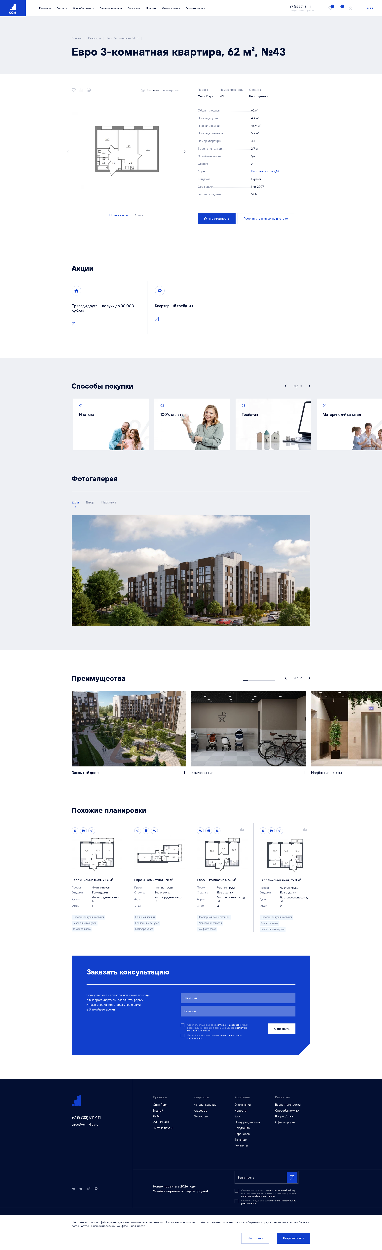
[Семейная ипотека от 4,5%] (83, 830)
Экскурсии (134, 8)
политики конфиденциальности (258, 1196)
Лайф (156, 1116)
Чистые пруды (162, 1128)
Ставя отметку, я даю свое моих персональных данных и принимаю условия (217, 1027)
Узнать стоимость (217, 218)
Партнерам (242, 1134)
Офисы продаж (171, 8)
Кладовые (200, 1110)
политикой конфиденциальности (123, 1226)
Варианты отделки (288, 1104)
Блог (238, 1116)
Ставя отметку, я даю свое (214, 1036)
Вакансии (241, 1139)
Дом (75, 502)
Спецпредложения (111, 8)
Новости (151, 8)
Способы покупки (83, 8)
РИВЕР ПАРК (161, 1122)
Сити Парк (160, 1104)
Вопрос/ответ (285, 1116)
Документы (242, 1128)
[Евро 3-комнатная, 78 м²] (159, 854)
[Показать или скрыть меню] (370, 8)
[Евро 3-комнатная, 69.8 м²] (285, 854)
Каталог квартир (205, 1104)
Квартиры (45, 8)
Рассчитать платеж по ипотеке (266, 218)
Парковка (108, 502)
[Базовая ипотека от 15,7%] (91, 830)
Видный (158, 1110)
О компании (243, 1104)
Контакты (241, 1145)
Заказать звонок (196, 8)
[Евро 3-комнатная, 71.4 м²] (97, 854)
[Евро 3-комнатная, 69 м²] (222, 854)
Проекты (62, 8)
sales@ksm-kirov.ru (85, 1124)
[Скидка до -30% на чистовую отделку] (75, 830)
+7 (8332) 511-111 (86, 1117)
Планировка (118, 215)
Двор (90, 502)
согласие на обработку (229, 1024)
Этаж (139, 215)
